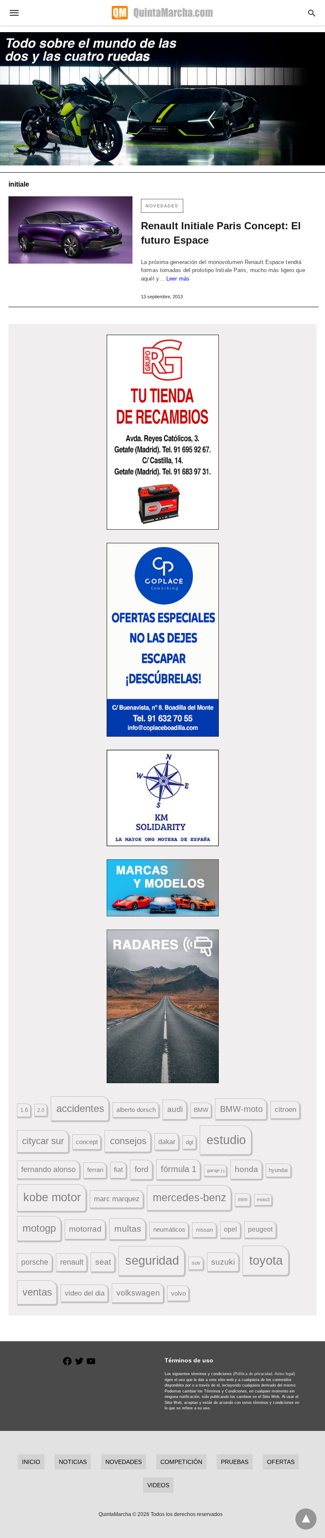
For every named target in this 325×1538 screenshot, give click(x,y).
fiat (118, 1169)
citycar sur (43, 1141)
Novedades (162, 206)
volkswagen (138, 1292)
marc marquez (117, 1199)
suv (196, 1263)
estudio (226, 1140)
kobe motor (52, 1197)
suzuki (223, 1261)
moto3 (263, 1199)
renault (71, 1262)
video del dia (85, 1293)
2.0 (40, 1110)
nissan (204, 1229)
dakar (166, 1141)
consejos (128, 1141)
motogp (39, 1228)
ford (142, 1169)
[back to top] (306, 1519)
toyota (266, 1260)
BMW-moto (241, 1109)
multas (127, 1228)
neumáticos (169, 1229)
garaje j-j (215, 1170)
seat (103, 1261)
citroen (285, 1110)
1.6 (24, 1110)
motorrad (85, 1228)
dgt (189, 1142)
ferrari (95, 1169)
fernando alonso (48, 1169)
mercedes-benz (189, 1197)
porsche (34, 1262)
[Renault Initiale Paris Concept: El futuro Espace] (70, 230)
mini (243, 1199)
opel (230, 1229)
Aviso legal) (285, 1374)
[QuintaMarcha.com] (162, 12)
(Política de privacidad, (253, 1374)
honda (246, 1169)
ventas (37, 1292)
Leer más (178, 278)
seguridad (152, 1260)
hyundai (278, 1170)
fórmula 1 (178, 1169)
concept (87, 1142)
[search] (312, 13)
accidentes (80, 1108)
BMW (201, 1109)
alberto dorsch (136, 1109)
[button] (163, 432)
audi (175, 1109)
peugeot (260, 1229)
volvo (178, 1293)
